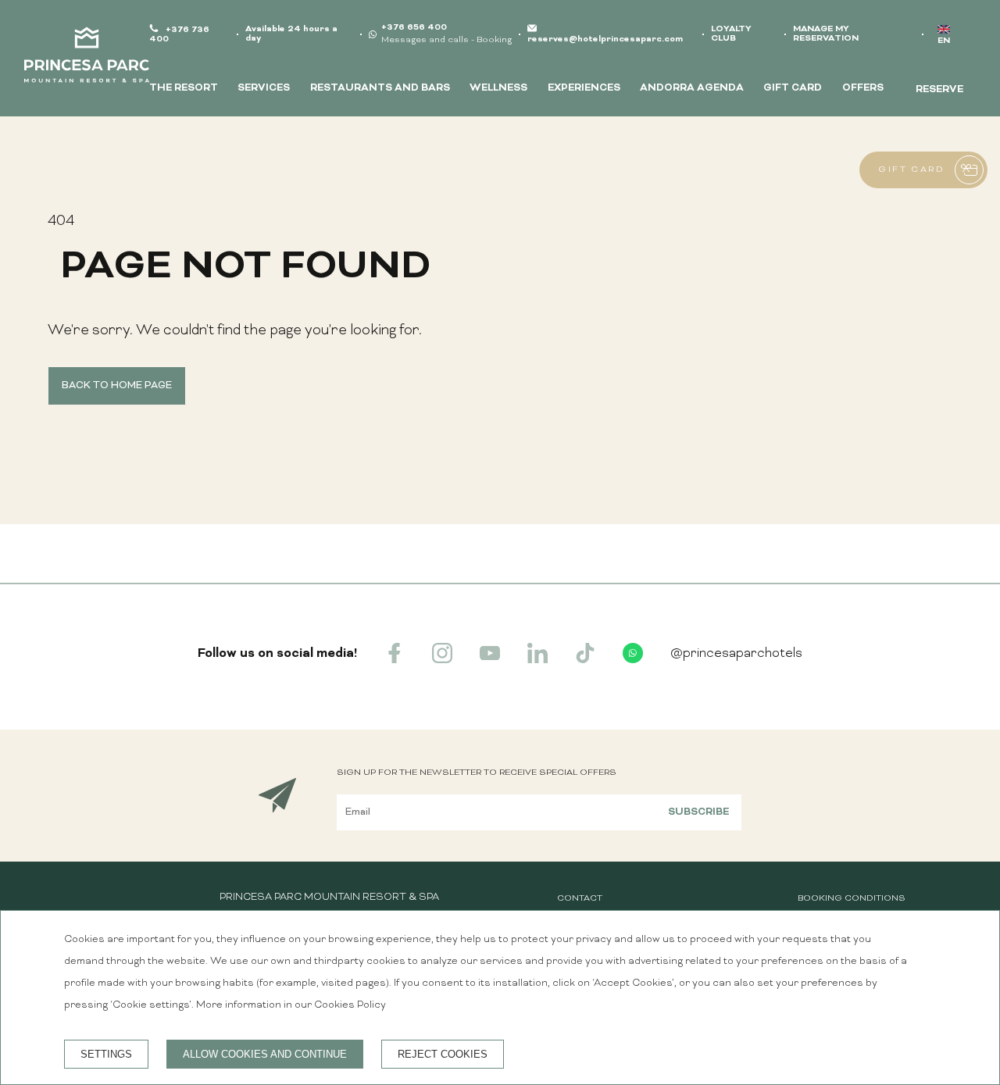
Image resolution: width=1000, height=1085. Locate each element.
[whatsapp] (633, 660)
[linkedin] (537, 660)
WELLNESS (498, 88)
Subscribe (698, 812)
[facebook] (394, 660)
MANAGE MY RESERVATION (826, 34)
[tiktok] (585, 660)
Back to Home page (117, 386)
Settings (106, 1054)
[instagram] (442, 660)
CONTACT (579, 899)
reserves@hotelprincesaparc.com (605, 39)
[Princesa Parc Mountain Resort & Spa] (86, 59)
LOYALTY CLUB (731, 34)
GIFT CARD (792, 88)
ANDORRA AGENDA (692, 88)
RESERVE (939, 90)
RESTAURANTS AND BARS (380, 88)
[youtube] (490, 660)
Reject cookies (443, 1054)
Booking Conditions (851, 899)
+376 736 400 (179, 34)
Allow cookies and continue (265, 1054)
